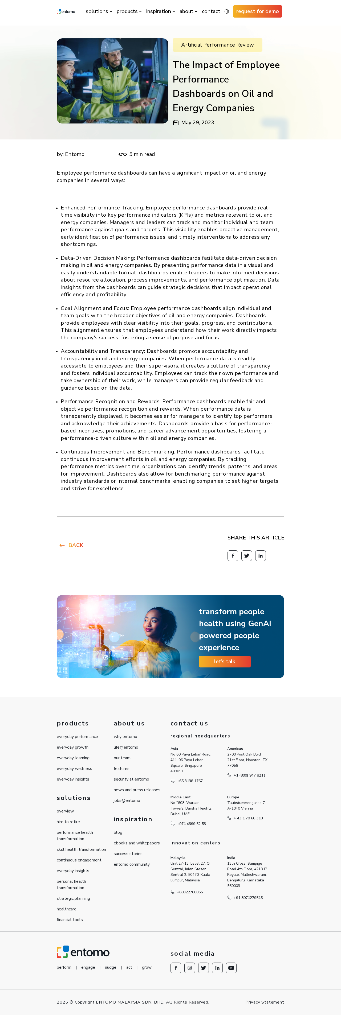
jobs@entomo (127, 800)
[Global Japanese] (227, 11)
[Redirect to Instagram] (189, 968)
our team (122, 758)
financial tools (70, 920)
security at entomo (131, 779)
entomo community (132, 864)
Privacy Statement (264, 1002)
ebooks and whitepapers (137, 843)
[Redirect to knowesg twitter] (246, 555)
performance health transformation (75, 836)
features (121, 768)
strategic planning (73, 898)
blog (118, 832)
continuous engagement (79, 860)
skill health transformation (81, 849)
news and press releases (137, 790)
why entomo (125, 737)
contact (211, 11)
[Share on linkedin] (260, 555)
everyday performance (77, 737)
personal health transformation (71, 884)
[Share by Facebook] (233, 555)
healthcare (66, 909)
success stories (128, 854)
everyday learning (73, 758)
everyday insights (73, 779)
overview (65, 811)
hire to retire (68, 822)
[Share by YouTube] (231, 968)
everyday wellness (74, 768)
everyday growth (72, 747)
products (127, 11)
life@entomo (126, 747)
